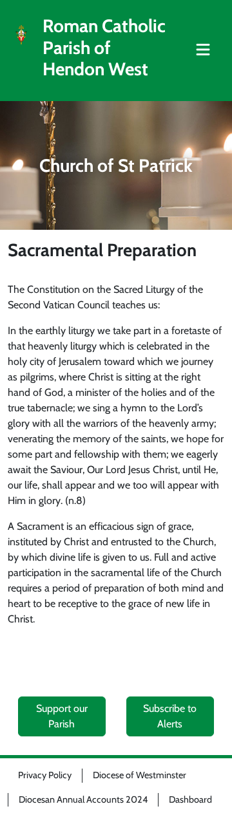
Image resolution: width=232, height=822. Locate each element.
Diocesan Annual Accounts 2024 (83, 799)
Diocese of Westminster (139, 775)
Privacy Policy (45, 775)
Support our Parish (62, 716)
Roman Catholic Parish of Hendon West (104, 47)
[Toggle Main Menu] (203, 50)
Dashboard (190, 799)
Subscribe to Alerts (170, 716)
